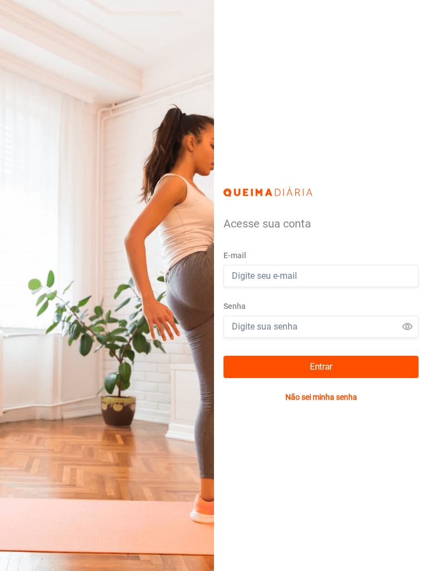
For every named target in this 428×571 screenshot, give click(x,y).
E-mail (234, 255)
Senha (234, 306)
